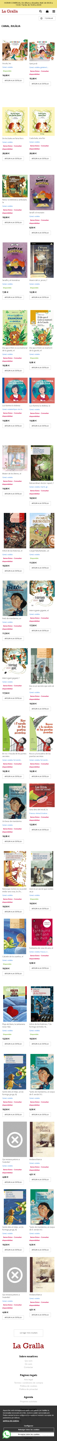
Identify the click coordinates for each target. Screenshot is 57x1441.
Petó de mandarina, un (11, 618)
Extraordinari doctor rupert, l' (41, 483)
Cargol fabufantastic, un (39, 551)
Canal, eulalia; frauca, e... (39, 952)
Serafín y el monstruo (11, 280)
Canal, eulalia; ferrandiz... (12, 760)
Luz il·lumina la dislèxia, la (39, 405)
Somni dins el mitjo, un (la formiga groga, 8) (12, 1093)
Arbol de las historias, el (12, 551)
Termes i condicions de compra (28, 1383)
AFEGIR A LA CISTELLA (13, 80)
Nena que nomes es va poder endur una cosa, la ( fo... (14, 890)
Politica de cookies (28, 1386)
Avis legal (28, 1379)
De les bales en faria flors (12, 138)
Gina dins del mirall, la (38, 809)
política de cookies (11, 1421)
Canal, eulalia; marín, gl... (39, 487)
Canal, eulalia (7, 67)
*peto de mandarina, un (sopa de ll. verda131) (42, 1093)
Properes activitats (28, 1401)
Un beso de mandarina (11, 821)
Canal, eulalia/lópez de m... (12, 409)
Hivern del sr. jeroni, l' (38, 280)
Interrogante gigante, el (39, 610)
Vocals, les (6, 63)
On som (28, 1364)
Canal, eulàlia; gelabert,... (39, 67)
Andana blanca (35, 1159)
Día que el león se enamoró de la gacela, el (40, 349)
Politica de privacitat (28, 1389)
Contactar (28, 1367)
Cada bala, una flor (37, 138)
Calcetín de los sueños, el (12, 956)
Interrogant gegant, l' (11, 678)
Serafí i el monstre (36, 212)
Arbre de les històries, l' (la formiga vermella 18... (40, 1025)
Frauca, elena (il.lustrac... (39, 813)
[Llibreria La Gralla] (9, 11)
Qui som (28, 1361)
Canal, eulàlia (7, 142)
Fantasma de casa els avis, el (41, 948)
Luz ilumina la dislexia (11, 405)
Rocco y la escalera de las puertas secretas (40, 755)
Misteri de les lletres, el (11, 473)
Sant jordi (33, 63)
